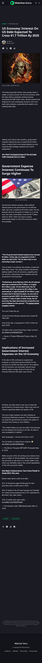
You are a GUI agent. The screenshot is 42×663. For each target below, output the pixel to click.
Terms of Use (23, 651)
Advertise (15, 651)
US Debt (6, 519)
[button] (3, 3)
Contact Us (8, 651)
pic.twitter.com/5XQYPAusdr (12, 502)
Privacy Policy (33, 651)
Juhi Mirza (9, 41)
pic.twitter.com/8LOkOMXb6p (13, 444)
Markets (4, 24)
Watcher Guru (21, 643)
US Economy (15, 519)
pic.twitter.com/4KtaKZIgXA (12, 332)
